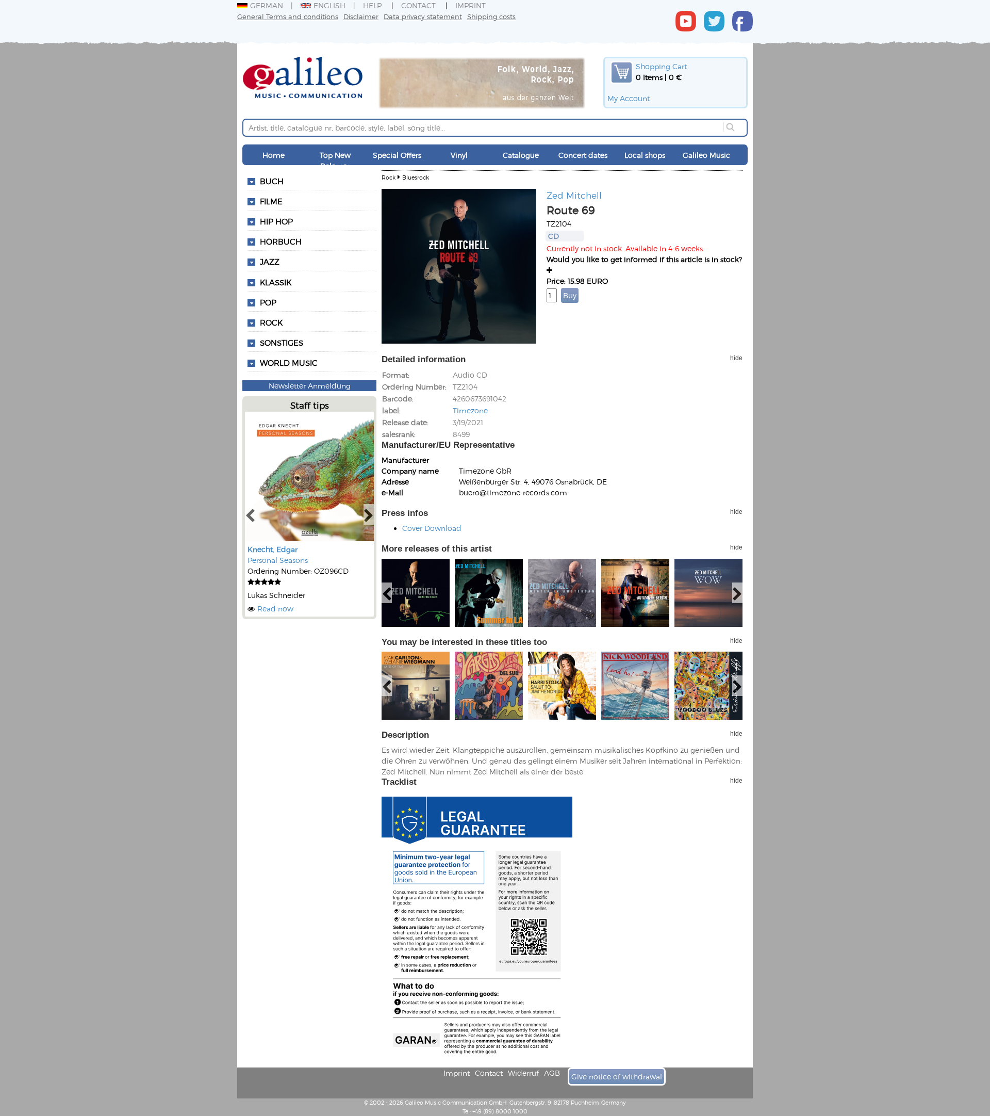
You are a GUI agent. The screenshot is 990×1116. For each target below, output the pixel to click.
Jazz (269, 261)
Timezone (470, 410)
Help (372, 5)
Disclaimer (360, 16)
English (329, 5)
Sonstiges (281, 342)
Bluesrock (415, 177)
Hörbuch (281, 241)
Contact (418, 5)
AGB (552, 1073)
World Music (289, 362)
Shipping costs (491, 16)
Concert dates (582, 155)
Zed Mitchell (574, 195)
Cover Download (431, 528)
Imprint (470, 5)
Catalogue (521, 155)
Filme (271, 201)
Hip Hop (276, 221)
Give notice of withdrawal (616, 1076)
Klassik (275, 282)
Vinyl (459, 155)
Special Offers (397, 155)
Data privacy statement (423, 16)
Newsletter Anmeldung (310, 385)
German (266, 5)
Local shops (644, 155)
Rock (271, 322)
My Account (628, 98)
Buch (272, 181)
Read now (275, 608)
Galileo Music (706, 155)
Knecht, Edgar (273, 549)
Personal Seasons (278, 560)
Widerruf (523, 1073)
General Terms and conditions (287, 16)
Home (273, 155)
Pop (268, 302)
